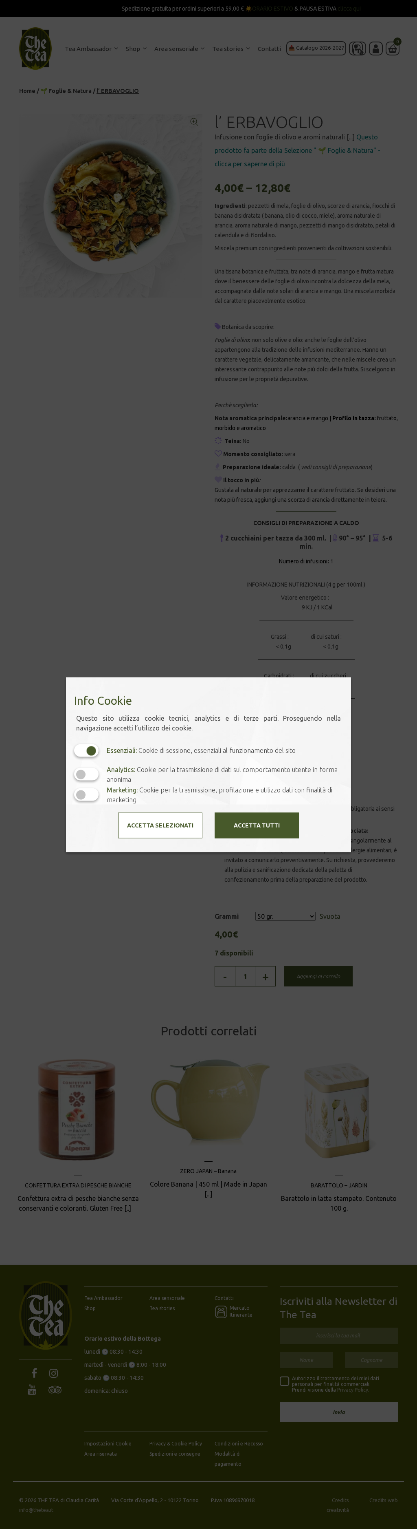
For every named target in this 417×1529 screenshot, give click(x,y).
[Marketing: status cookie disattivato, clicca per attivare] (86, 794)
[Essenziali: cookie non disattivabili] (86, 750)
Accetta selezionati (160, 825)
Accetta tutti (257, 825)
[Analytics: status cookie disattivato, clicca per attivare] (86, 774)
